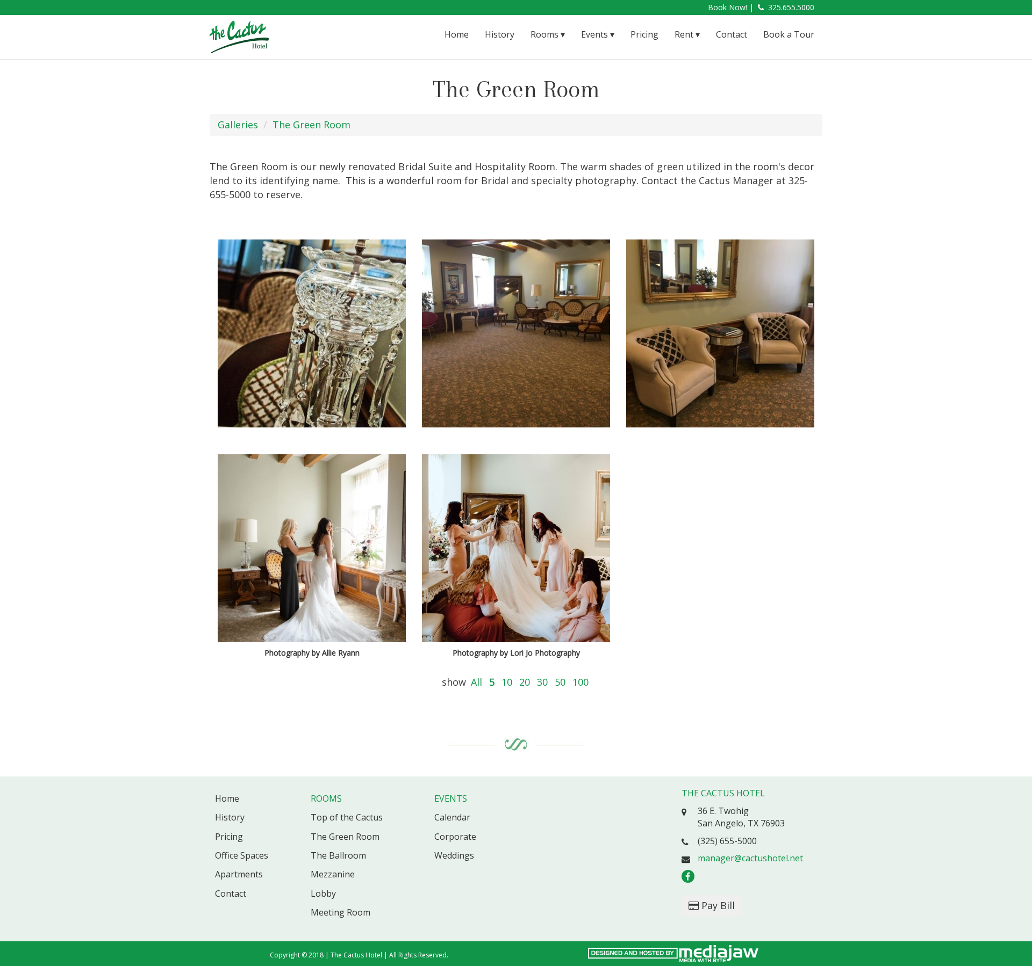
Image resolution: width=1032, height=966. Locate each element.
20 (524, 682)
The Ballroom (338, 855)
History (499, 34)
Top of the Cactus (347, 817)
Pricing (644, 34)
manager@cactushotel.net (750, 858)
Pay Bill (717, 905)
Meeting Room (340, 912)
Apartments (239, 874)
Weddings (454, 855)
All (476, 682)
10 (506, 682)
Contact (731, 34)
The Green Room (311, 124)
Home (457, 34)
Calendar (452, 817)
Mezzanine (333, 874)
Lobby (323, 893)
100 (580, 682)
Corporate (455, 836)
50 (560, 682)
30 (542, 682)
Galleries (238, 124)
